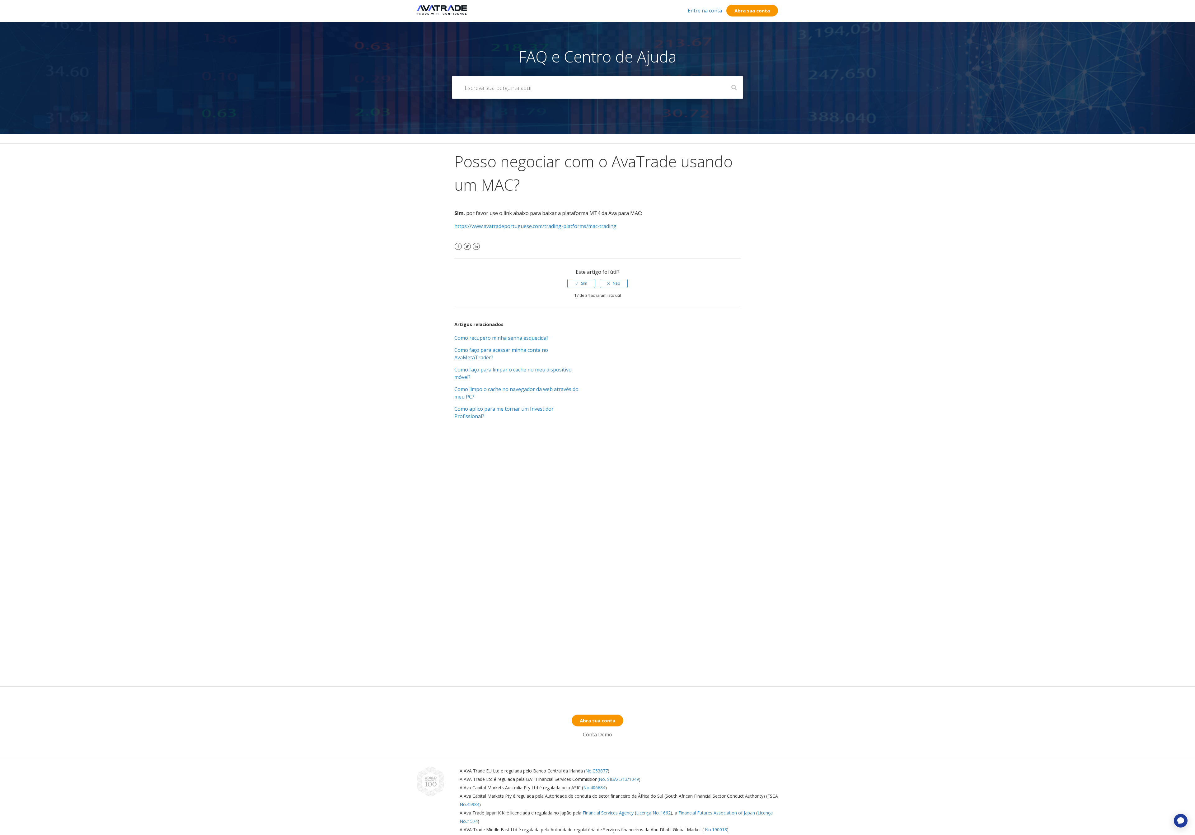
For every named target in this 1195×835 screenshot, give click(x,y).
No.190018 (715, 830)
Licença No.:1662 (653, 813)
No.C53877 (596, 771)
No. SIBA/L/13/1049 (619, 779)
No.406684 (594, 788)
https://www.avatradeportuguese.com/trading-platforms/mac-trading (535, 226)
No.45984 (469, 804)
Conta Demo (597, 734)
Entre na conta (705, 10)
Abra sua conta (752, 10)
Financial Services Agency (608, 813)
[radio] (581, 283)
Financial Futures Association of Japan (716, 813)
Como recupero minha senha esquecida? (501, 337)
